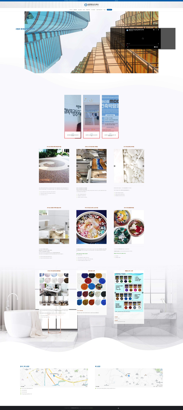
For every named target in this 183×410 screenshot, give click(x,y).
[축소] (87, 377)
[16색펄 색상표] (129, 273)
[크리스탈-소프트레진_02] (91, 210)
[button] (39, 166)
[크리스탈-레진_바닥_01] (129, 149)
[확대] (87, 375)
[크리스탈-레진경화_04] (91, 149)
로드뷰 (154, 386)
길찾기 (86, 386)
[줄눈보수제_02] (54, 210)
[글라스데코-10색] (91, 273)
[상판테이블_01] (54, 273)
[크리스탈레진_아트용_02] (129, 210)
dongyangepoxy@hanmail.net (73, 0)
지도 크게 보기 (160, 386)
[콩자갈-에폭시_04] (54, 149)
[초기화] (87, 379)
